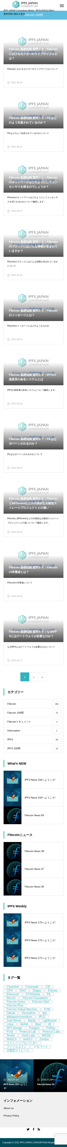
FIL (49, 994)
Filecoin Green (16, 1001)
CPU (10, 990)
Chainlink (13, 986)
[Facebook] (33, 1129)
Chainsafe (32, 986)
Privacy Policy (11, 1115)
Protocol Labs (51, 1031)
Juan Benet (14, 1020)
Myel (38, 1024)
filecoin (11, 998)
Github (11, 1012)
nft (49, 1024)
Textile (11, 1035)
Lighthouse (50, 1020)
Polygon (34, 1027)
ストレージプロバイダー (22, 1042)
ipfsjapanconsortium (19, 1016)
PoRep (50, 1027)
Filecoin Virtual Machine (22, 1009)
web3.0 (28, 1039)
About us (9, 1108)
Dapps (37, 990)
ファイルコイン (17, 1046)
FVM (47, 1009)
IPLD (42, 1016)
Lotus (10, 1024)
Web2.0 (11, 1039)
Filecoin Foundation (35, 998)
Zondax (44, 1039)
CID (47, 986)
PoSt (10, 1031)
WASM (46, 1035)
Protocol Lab (28, 1031)
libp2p (32, 1020)
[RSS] (39, 1129)
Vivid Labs (28, 1035)
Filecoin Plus (15, 1005)
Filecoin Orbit (40, 1001)
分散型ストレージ (18, 1050)
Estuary (53, 990)
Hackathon (29, 1012)
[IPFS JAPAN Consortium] (25, 4)
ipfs (44, 1012)
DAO (23, 990)
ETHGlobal (33, 994)
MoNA (24, 1024)
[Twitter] (28, 1129)
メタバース (40, 1046)
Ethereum (13, 994)
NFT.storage (14, 1027)
